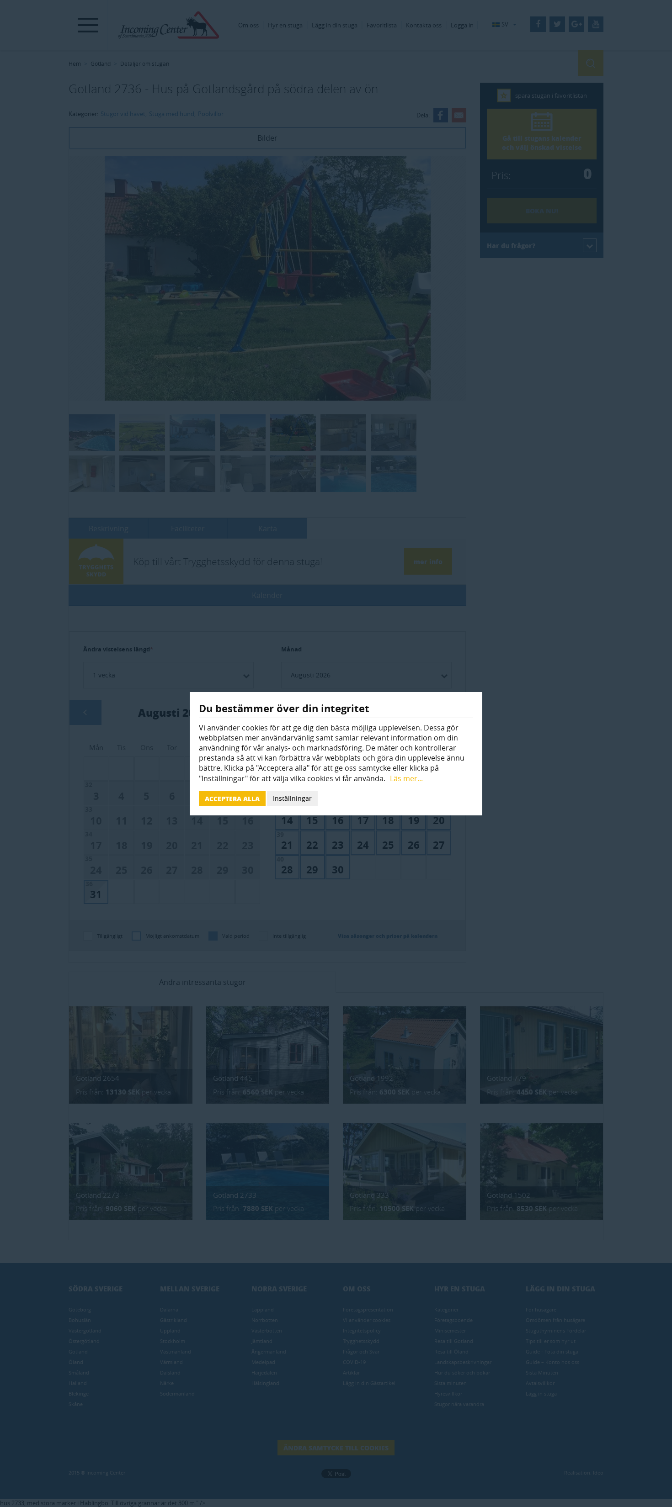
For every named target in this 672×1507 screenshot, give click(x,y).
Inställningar (292, 798)
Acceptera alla (232, 798)
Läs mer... (406, 778)
